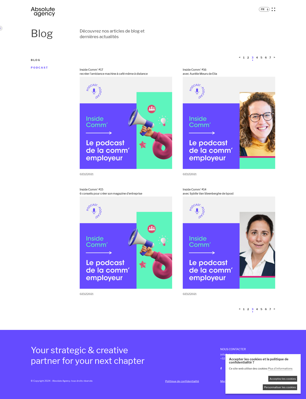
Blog (35, 60)
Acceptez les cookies (283, 378)
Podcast (39, 67)
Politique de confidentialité (182, 381)
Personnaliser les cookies (280, 387)
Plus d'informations (280, 368)
